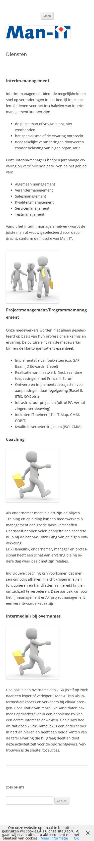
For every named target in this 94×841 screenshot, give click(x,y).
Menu (47, 16)
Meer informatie (54, 838)
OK (76, 838)
